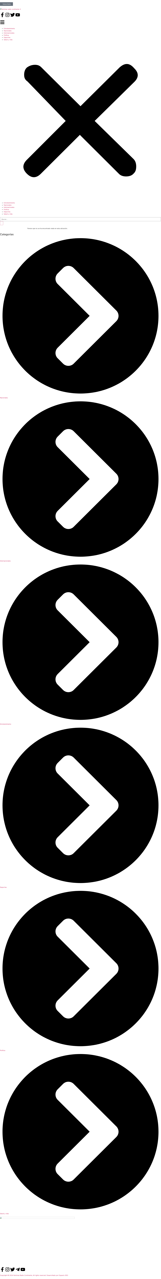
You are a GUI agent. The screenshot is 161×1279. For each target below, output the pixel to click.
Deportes (7, 37)
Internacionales (9, 33)
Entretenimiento (9, 28)
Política (6, 35)
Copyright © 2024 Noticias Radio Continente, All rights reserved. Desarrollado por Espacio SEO (34, 1275)
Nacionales (7, 31)
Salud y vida (8, 40)
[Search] (1, 223)
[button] (80, 121)
